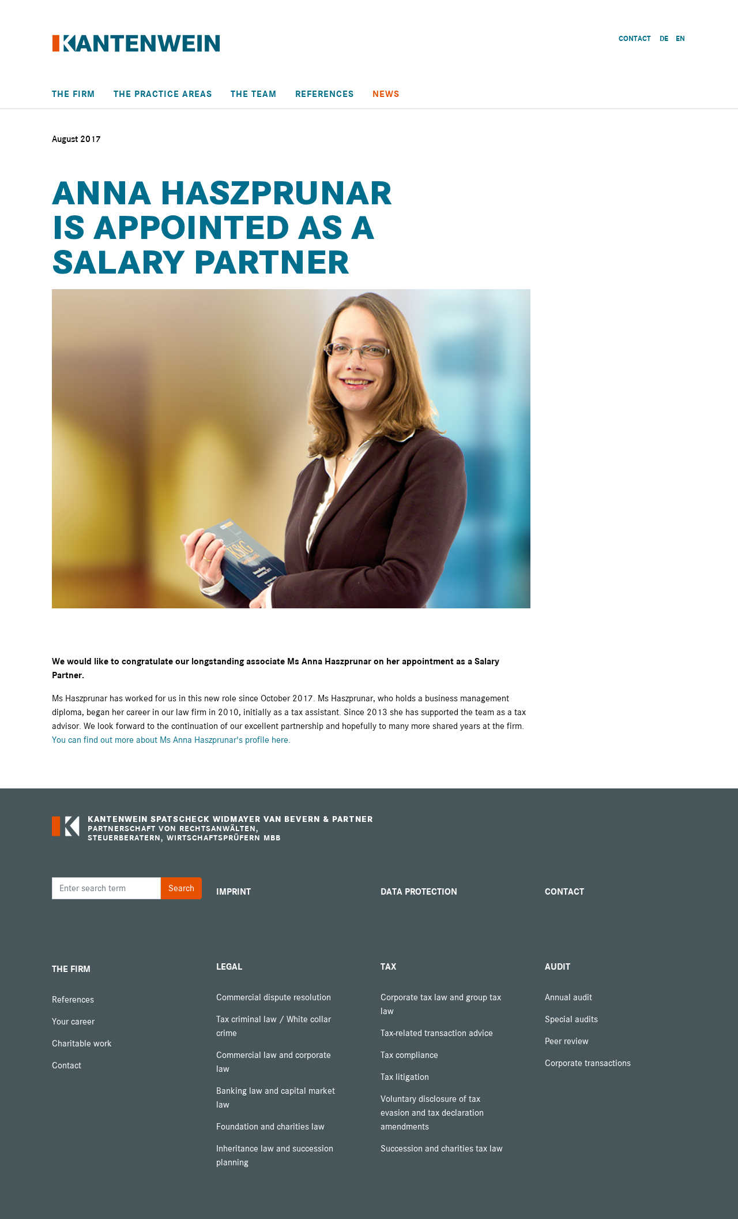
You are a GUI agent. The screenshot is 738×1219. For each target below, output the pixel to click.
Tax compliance (409, 1055)
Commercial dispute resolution (273, 997)
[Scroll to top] (712, 1193)
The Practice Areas (163, 94)
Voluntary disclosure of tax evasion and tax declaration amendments (432, 1113)
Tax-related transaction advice (437, 1033)
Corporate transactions (588, 1063)
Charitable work (82, 1043)
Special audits (571, 1019)
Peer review (567, 1041)
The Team (254, 94)
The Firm (73, 94)
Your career (73, 1021)
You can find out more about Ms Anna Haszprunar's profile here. (171, 740)
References (324, 94)
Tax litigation (405, 1077)
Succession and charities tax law (442, 1148)
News (386, 94)
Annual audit (568, 997)
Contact (66, 1065)
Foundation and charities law (270, 1126)
